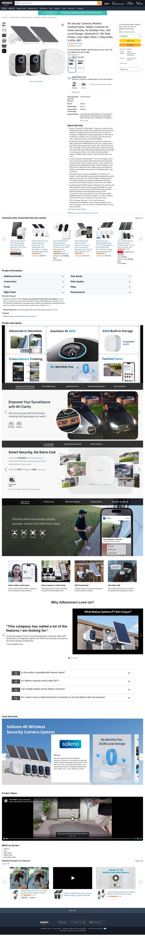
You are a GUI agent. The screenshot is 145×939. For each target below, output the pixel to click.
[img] (83, 84)
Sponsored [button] (5, 863)
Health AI (11, 8)
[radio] (4, 24)
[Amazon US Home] (44, 923)
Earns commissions (25, 799)
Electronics (5, 17)
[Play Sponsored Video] (73, 878)
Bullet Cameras (52, 17)
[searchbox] (58, 3)
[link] (19, 245)
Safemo (129, 52)
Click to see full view (36, 81)
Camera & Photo (14, 17)
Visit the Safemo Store (75, 43)
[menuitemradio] (138, 838)
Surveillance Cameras (39, 17)
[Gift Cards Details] (47, 8)
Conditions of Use (46, 928)
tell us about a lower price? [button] (25, 316)
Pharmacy (71, 8)
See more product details (77, 209)
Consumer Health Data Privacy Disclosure (74, 928)
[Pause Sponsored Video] (46, 883)
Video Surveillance (26, 17)
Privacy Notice (57, 928)
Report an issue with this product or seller (84, 213)
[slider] (68, 838)
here (47, 305)
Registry (57, 8)
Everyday (80, 8)
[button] (4, 8)
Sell (51, 8)
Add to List (124, 69)
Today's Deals (21, 8)
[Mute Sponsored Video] (46, 887)
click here (54, 310)
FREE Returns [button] (73, 55)
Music (64, 8)
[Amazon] (7, 3)
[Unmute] (141, 838)
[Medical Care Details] (37, 8)
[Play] (3, 838)
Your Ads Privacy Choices (95, 928)
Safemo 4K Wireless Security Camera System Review (27, 801)
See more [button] (83, 120)
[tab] (25, 386)
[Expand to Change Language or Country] (70, 922)
